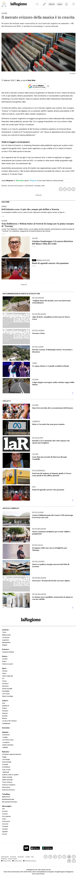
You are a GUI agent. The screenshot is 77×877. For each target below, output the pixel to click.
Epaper (60, 4)
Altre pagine (7, 806)
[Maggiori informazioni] (48, 86)
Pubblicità (4, 858)
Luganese (5, 640)
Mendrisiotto (6, 642)
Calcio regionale (7, 676)
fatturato (4, 185)
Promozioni (6, 821)
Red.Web (31, 80)
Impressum (21, 857)
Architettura (6, 767)
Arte (3, 703)
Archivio (5, 811)
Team (4, 819)
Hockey (4, 671)
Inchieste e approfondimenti (11, 754)
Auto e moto (6, 769)
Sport (4, 668)
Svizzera (5, 649)
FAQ (32, 857)
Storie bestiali (6, 762)
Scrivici (4, 834)
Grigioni (4, 645)
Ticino (4, 632)
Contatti (27, 857)
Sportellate (5, 691)
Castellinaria (6, 723)
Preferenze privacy (30, 861)
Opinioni (5, 732)
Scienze (5, 713)
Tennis (4, 681)
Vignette (5, 831)
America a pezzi (7, 664)
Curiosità (5, 764)
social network (29, 185)
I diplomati (5, 772)
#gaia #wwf (6, 797)
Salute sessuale (7, 780)
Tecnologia (6, 759)
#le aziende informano (9, 802)
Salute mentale (7, 777)
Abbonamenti (5, 857)
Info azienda (6, 816)
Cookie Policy (18, 861)
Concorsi (5, 824)
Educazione (6, 787)
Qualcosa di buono (8, 790)
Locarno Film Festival (9, 721)
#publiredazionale (8, 799)
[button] (45, 856)
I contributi (5, 742)
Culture (5, 701)
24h (3, 809)
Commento (6, 735)
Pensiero (5, 711)
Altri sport (5, 686)
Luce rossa (6, 694)
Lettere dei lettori (7, 745)
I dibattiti (5, 747)
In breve (5, 814)
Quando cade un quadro (10, 775)
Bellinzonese (6, 635)
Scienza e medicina (8, 785)
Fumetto (5, 829)
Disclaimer (13, 857)
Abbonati (51, 4)
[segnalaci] (44, 4)
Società (4, 716)
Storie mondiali (7, 689)
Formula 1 (5, 683)
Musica (4, 718)
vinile (43, 185)
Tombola (5, 826)
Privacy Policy (6, 861)
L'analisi (4, 737)
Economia (6, 728)
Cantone (5, 630)
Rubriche (5, 752)
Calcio (4, 673)
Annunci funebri (12, 858)
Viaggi (4, 757)
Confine (4, 659)
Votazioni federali (8, 652)
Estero (4, 656)
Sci (3, 678)
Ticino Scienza (7, 782)
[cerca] (37, 4)
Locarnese (5, 637)
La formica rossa (7, 740)
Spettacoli (5, 706)
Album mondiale (7, 696)
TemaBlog (6, 794)
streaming (37, 185)
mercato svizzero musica (16, 185)
